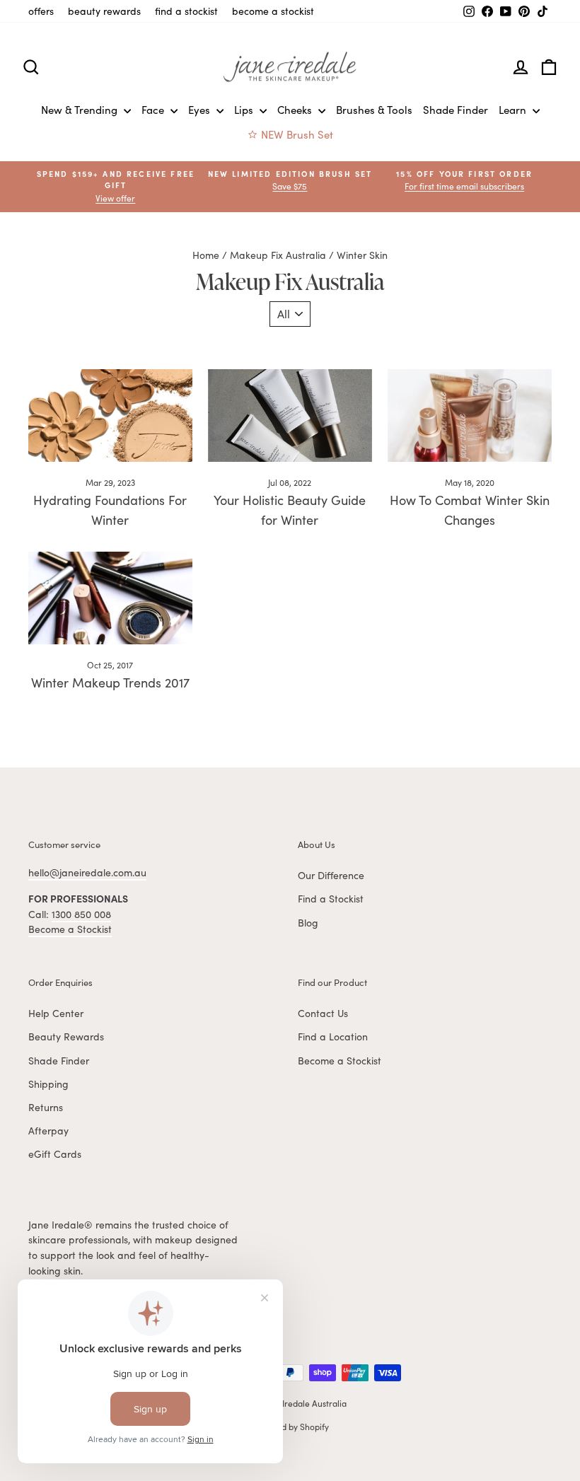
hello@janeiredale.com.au (87, 872)
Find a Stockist (331, 898)
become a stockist (273, 11)
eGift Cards (54, 1154)
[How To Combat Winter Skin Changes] (470, 415)
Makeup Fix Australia (278, 255)
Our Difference (331, 875)
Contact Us (323, 1013)
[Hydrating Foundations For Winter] (110, 415)
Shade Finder (455, 110)
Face (154, 110)
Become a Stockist (70, 929)
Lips (245, 110)
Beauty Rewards (66, 1036)
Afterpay (48, 1130)
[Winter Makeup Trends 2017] (110, 598)
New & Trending (80, 110)
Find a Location (333, 1036)
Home (205, 255)
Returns (45, 1107)
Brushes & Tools (374, 110)
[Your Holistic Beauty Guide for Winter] (290, 415)
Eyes (200, 110)
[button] (464, 180)
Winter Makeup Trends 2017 (110, 682)
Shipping (48, 1084)
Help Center (55, 1013)
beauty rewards (104, 11)
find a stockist (186, 11)
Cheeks (296, 110)
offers (41, 11)
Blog (308, 922)
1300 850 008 (81, 914)
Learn (514, 110)
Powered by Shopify (290, 1426)
